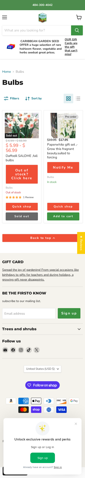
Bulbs (9, 187)
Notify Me (63, 167)
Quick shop (21, 207)
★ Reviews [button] (81, 242)
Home (6, 72)
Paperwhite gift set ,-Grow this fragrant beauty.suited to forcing (62, 150)
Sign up (69, 313)
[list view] (78, 98)
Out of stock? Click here (21, 174)
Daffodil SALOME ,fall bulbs (21, 158)
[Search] (77, 30)
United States (40, 369)
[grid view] (68, 98)
